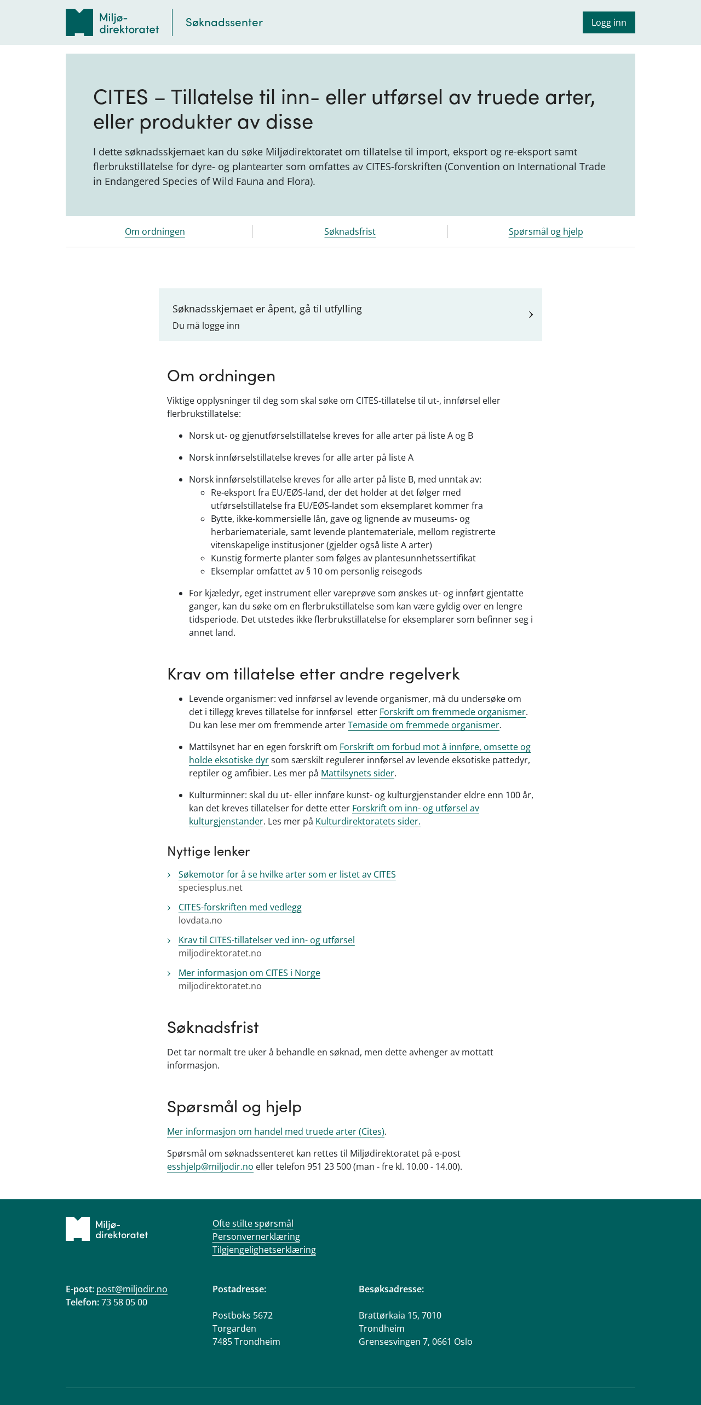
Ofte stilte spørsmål (253, 1223)
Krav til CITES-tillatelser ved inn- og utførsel (267, 940)
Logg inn (609, 22)
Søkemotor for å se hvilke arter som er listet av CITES (287, 874)
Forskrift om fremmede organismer (453, 712)
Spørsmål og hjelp (546, 231)
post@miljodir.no (132, 1289)
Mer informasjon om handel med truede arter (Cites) (275, 1131)
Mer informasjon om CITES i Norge (249, 973)
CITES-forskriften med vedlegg (240, 907)
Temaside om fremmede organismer (423, 725)
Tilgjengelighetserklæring (264, 1250)
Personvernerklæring (256, 1236)
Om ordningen (155, 231)
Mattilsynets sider (357, 773)
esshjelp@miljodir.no (210, 1166)
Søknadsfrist (350, 231)
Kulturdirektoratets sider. (368, 821)
